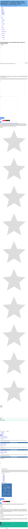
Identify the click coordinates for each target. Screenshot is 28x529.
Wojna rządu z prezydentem (3, 452)
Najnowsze (2, 432)
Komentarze (2, 435)
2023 (4, 476)
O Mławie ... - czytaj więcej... (14, 449)
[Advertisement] (14, 69)
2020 (4, 478)
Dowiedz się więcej (21, 504)
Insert (7, 528)
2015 (4, 481)
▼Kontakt (3, 37)
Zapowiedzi (3, 29)
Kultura (2, 9)
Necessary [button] (1, 512)
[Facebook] (14, 119)
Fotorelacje (3, 33)
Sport (2, 10)
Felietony (3, 11)
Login (1, 405)
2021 (4, 477)
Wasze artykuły (3, 12)
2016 (4, 480)
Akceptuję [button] (18, 504)
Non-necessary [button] (1, 516)
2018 (4, 479)
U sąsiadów (3, 13)
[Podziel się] (14, 122)
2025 (4, 475)
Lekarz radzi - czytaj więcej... (14, 442)
